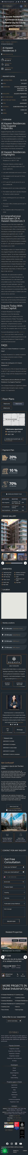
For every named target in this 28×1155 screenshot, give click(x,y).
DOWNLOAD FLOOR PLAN (13, 439)
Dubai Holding (14, 1077)
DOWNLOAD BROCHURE (20, 683)
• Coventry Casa (19, 994)
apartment (14, 42)
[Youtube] (20, 1143)
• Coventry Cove (5, 1006)
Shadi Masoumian (14, 709)
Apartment (23, 103)
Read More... (20, 678)
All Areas (14, 1060)
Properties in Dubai (14, 1048)
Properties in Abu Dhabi (14, 1051)
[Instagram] (10, 724)
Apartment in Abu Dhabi (10, 747)
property (8, 42)
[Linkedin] (17, 724)
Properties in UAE (14, 1102)
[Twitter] (15, 724)
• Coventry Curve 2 (20, 1003)
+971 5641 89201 (17, 1118)
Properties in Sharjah (14, 1053)
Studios (14, 1097)
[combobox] (5, 876)
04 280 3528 (17, 1115)
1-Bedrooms (6, 404)
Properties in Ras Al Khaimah (14, 1058)
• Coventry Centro (20, 997)
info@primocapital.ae (16, 1120)
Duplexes (14, 1092)
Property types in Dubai (14, 1082)
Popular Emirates (14, 1045)
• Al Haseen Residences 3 (8, 994)
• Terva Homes (5, 1009)
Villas (14, 1090)
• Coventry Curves (6, 997)
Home (2, 42)
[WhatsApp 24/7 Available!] (4, 1150)
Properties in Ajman (14, 1056)
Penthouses (14, 1087)
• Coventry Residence (6, 1000)
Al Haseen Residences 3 (7, 44)
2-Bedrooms (6, 408)
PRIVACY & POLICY (15, 1151)
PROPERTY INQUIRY (7, 683)
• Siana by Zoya (19, 1009)
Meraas (14, 1075)
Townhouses (14, 1094)
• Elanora (17, 1006)
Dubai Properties (14, 1073)
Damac (14, 1070)
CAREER (25, 1150)
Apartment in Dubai (8, 741)
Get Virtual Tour (15, 29)
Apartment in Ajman (8, 751)
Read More (20, 722)
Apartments (14, 1085)
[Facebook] (12, 724)
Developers (14, 1065)
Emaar (14, 1068)
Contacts (14, 1106)
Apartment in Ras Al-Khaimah (11, 754)
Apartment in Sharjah (9, 744)
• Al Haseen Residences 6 (8, 1003)
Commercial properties (14, 1099)
